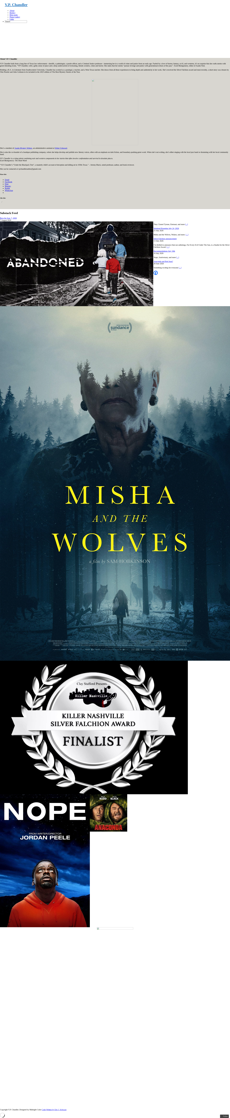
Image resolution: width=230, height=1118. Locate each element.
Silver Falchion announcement (165, 239)
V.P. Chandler (16, 5)
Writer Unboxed (61, 148)
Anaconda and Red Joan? (163, 261)
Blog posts (14, 15)
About (12, 11)
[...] (186, 224)
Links (12, 19)
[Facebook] (156, 273)
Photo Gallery (15, 17)
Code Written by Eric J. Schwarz (54, 1110)
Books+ (13, 13)
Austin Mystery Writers (23, 148)
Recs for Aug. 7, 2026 (8, 218)
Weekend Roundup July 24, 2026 (166, 228)
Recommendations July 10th (164, 251)
